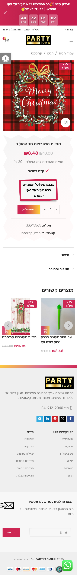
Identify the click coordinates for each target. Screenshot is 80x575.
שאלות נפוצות (25, 453)
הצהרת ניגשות (25, 468)
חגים (50, 53)
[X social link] (63, 419)
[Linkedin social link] (47, 419)
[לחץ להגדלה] (65, 122)
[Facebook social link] (70, 419)
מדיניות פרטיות (25, 461)
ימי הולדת (68, 439)
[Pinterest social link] (55, 419)
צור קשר (29, 446)
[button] (5, 58)
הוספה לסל (29, 209)
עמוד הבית (66, 53)
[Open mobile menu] (71, 40)
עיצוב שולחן (67, 453)
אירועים (69, 446)
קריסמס (36, 53)
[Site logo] (38, 40)
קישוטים (69, 468)
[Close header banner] (5, 13)
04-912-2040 (52, 408)
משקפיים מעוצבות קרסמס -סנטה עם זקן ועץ (57, 342)
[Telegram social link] (39, 419)
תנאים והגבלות (25, 475)
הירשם (11, 532)
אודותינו (29, 439)
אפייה (70, 461)
